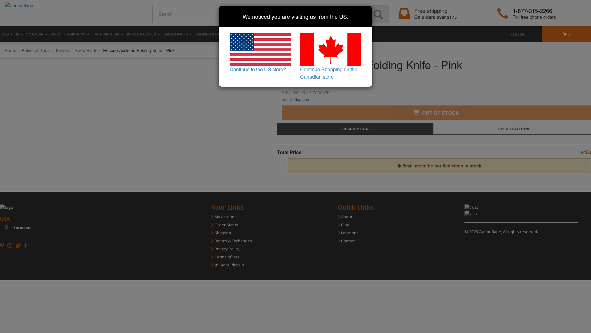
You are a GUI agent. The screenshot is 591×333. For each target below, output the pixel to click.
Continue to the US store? (258, 69)
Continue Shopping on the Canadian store (328, 73)
